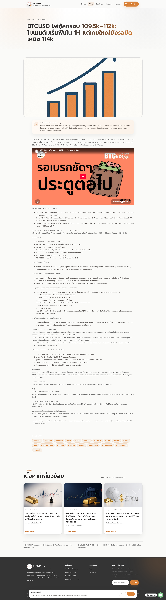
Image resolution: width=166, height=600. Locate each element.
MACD (116, 440)
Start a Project (131, 4)
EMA (107, 440)
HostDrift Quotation (72, 579)
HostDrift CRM (70, 572)
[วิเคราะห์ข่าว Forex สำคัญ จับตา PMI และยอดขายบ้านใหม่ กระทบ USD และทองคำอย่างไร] (123, 495)
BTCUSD (97, 440)
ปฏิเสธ (122, 594)
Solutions (99, 4)
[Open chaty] (160, 595)
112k (69, 440)
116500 (87, 440)
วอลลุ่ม (82, 445)
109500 (59, 440)
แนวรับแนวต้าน (121, 445)
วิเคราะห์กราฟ (93, 445)
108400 (48, 440)
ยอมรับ (131, 594)
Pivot (126, 440)
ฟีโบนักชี (71, 445)
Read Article (30, 531)
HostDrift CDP (70, 576)
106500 (37, 440)
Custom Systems (71, 569)
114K (77, 440)
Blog (91, 4)
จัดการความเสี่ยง (47, 445)
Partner (109, 4)
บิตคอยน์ (60, 445)
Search (134, 582)
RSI (35, 445)
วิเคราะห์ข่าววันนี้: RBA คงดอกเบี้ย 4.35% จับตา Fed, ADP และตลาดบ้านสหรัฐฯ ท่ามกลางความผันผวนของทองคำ (81, 517)
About (118, 4)
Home (83, 4)
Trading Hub (93, 572)
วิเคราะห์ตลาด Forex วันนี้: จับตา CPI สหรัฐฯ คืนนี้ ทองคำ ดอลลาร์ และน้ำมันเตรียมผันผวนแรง (42, 516)
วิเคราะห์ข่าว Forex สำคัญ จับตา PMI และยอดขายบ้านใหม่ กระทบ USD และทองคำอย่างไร (122, 516)
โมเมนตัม (37, 450)
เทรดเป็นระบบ (107, 445)
